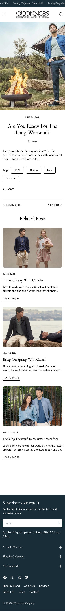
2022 (17, 170)
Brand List (8, 592)
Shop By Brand (11, 585)
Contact (34, 592)
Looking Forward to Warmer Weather (30, 439)
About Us (29, 585)
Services (44, 585)
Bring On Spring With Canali (24, 359)
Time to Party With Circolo (23, 280)
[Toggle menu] (4, 14)
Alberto (34, 170)
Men (49, 170)
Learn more (11, 298)
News (34, 141)
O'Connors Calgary (23, 603)
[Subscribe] (58, 523)
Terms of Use (42, 532)
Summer (10, 178)
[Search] (60, 14)
